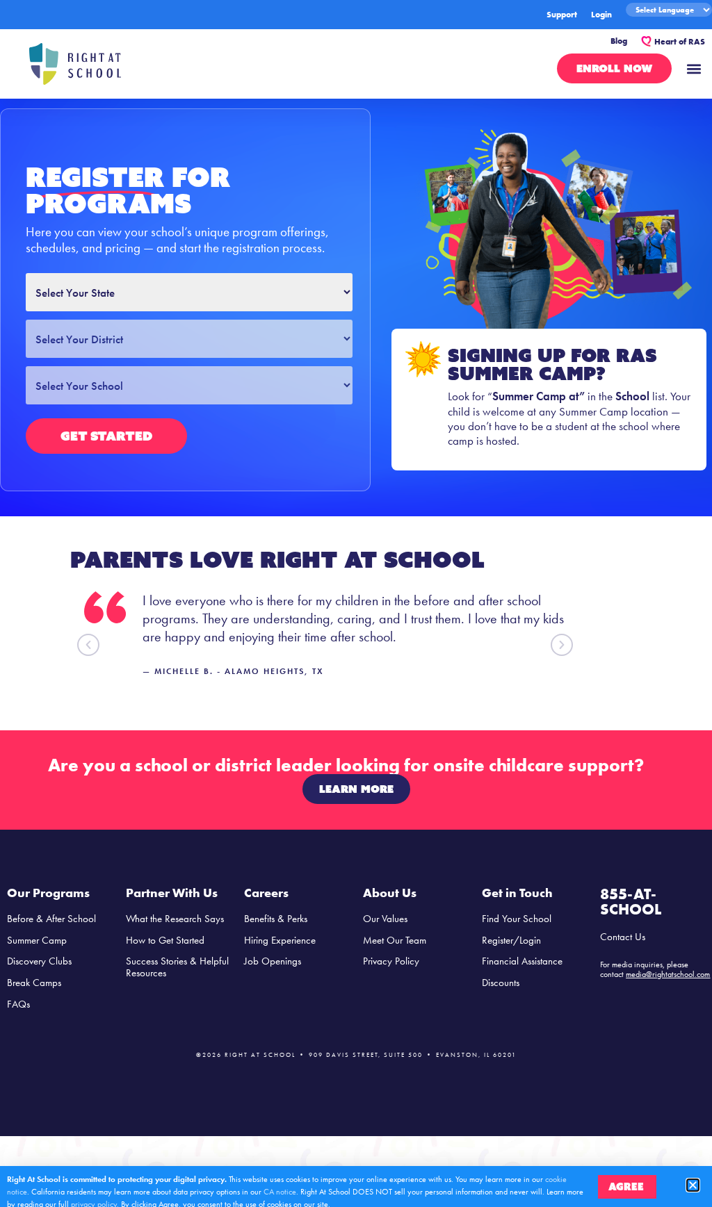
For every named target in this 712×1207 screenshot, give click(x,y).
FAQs (18, 1004)
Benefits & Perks (275, 919)
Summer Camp (37, 940)
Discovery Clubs (39, 961)
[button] (693, 68)
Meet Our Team (394, 940)
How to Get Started (165, 940)
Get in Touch (517, 893)
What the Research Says (175, 919)
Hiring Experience (280, 940)
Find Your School (516, 919)
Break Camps (34, 983)
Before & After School (51, 919)
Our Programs (48, 893)
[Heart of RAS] (646, 41)
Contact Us (622, 937)
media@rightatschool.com (668, 974)
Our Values (385, 919)
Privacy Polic (388, 961)
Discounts (500, 983)
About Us (389, 893)
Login (601, 14)
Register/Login (511, 940)
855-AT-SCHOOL (630, 901)
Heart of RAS (679, 41)
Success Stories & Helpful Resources (177, 967)
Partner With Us (172, 893)
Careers (266, 893)
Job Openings (272, 961)
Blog (618, 41)
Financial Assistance (522, 961)
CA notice (280, 1191)
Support (562, 14)
